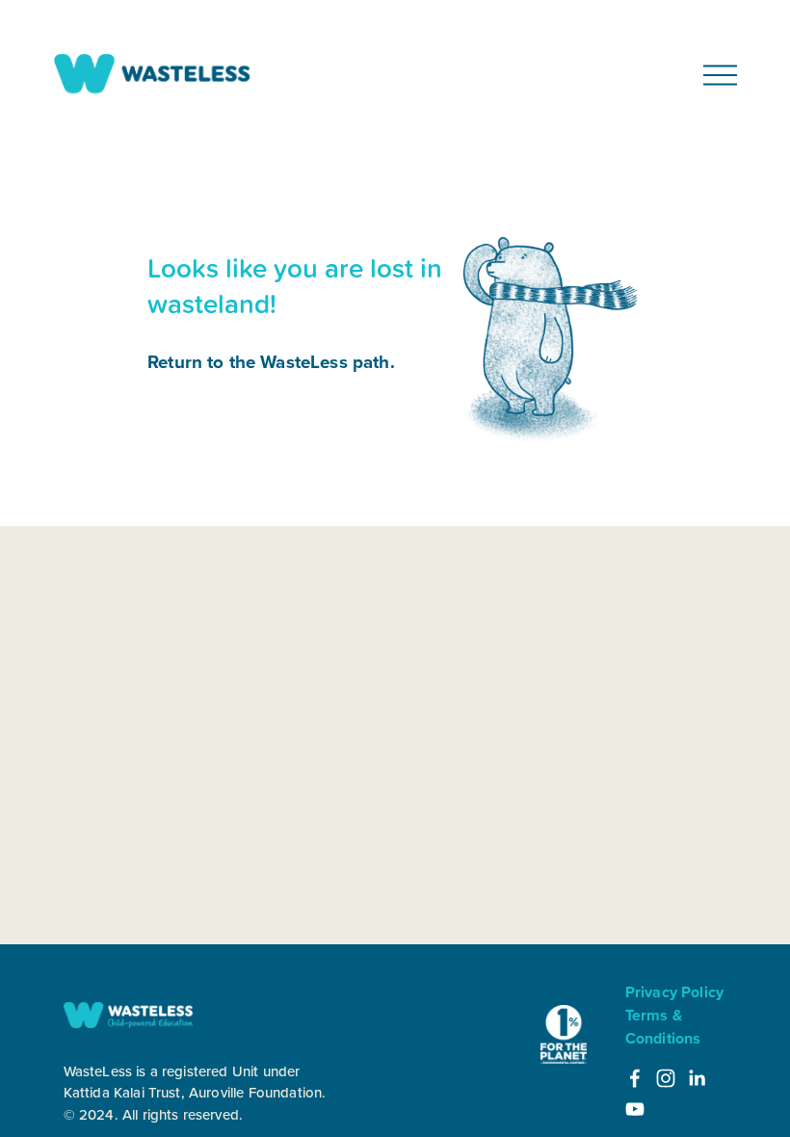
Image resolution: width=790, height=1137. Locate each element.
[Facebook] (635, 1078)
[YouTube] (635, 1109)
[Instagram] (665, 1078)
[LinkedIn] (696, 1078)
